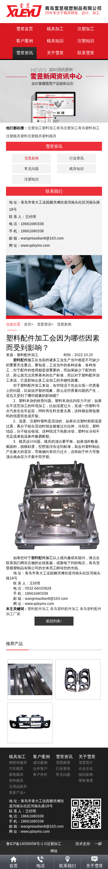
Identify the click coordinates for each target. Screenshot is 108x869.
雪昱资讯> (47, 324)
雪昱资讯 (24, 53)
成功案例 (40, 762)
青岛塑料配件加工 (64, 609)
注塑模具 (13, 136)
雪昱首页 (24, 29)
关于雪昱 (55, 53)
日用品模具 (18, 786)
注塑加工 (85, 29)
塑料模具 (49, 136)
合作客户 (40, 768)
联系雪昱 (85, 53)
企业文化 (86, 768)
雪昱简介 (86, 762)
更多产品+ (17, 792)
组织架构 (86, 774)
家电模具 (16, 774)
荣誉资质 (86, 780)
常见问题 (31, 169)
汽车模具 (16, 768)
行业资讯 (76, 158)
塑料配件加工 (38, 609)
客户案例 (24, 41)
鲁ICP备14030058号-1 (24, 844)
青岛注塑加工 (67, 128)
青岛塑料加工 (89, 128)
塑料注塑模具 (31, 136)
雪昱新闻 (64, 324)
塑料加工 (49, 128)
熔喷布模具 (18, 762)
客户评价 (40, 774)
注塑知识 (85, 41)
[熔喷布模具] (30, 679)
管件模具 (16, 780)
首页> (30, 324)
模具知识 (55, 41)
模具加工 (55, 29)
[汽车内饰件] (78, 679)
